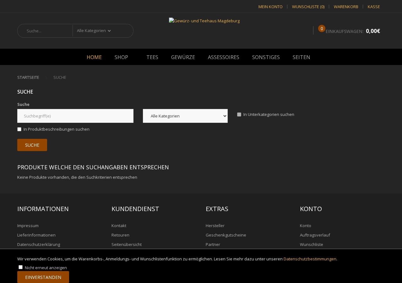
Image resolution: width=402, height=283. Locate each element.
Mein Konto (270, 6)
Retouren (120, 235)
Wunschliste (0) (308, 6)
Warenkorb (346, 6)
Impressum (28, 225)
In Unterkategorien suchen (268, 114)
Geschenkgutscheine (226, 235)
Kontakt (118, 225)
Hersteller (215, 225)
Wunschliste (311, 244)
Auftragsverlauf (315, 235)
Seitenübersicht (126, 244)
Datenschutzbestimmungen (310, 259)
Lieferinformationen (36, 235)
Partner (213, 244)
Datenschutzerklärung (38, 244)
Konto (305, 225)
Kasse (374, 6)
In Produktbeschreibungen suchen (57, 129)
